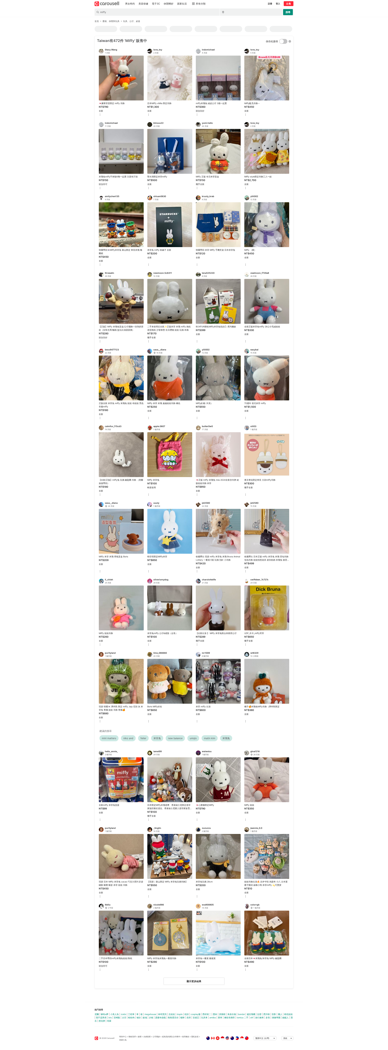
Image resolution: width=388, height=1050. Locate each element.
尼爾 (97, 1014)
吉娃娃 (172, 1014)
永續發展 (147, 1036)
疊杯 (215, 1014)
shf (251, 1017)
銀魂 (145, 1017)
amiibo (212, 1017)
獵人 (280, 1014)
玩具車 (204, 1017)
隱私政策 (195, 1036)
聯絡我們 (132, 1036)
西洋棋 (266, 1014)
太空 (124, 1017)
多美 (268, 1017)
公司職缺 (156, 1036)
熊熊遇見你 (173, 1017)
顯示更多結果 (194, 981)
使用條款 (185, 1036)
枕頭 (186, 1014)
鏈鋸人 (285, 1017)
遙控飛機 (251, 1014)
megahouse (150, 1014)
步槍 (151, 1017)
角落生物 (231, 1014)
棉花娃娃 (288, 1014)
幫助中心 (123, 1036)
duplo (179, 1014)
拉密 (259, 1014)
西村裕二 (206, 1014)
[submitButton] (288, 12)
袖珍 (139, 1017)
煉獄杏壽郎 (229, 1017)
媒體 (139, 1036)
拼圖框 (222, 1014)
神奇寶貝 (162, 1014)
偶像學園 (276, 1017)
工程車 (131, 1014)
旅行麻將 (259, 1017)
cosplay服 (196, 1014)
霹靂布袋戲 (160, 1017)
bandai (241, 1014)
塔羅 (109, 1021)
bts (110, 1017)
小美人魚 (114, 1014)
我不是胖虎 (101, 1017)
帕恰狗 (131, 1017)
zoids (123, 1014)
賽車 (220, 1017)
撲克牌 (102, 1021)
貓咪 (182, 1017)
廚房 (189, 1017)
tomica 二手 (242, 1017)
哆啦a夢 (104, 1014)
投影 (274, 1014)
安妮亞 (196, 1017)
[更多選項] (100, 114)
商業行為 (123, 1040)
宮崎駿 (117, 1017)
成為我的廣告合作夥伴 (171, 1036)
